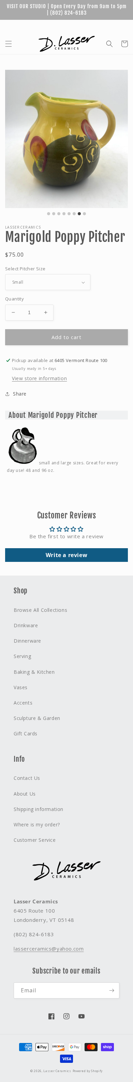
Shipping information (38, 809)
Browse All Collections (40, 610)
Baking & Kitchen (34, 672)
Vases (21, 687)
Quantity (14, 299)
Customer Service (35, 840)
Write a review (66, 555)
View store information (39, 378)
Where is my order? (37, 824)
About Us (93, 25)
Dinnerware (27, 640)
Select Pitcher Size (25, 269)
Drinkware (26, 625)
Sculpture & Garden (37, 718)
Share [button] (20, 393)
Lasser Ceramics (57, 1071)
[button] (8, 43)
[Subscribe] (111, 990)
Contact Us (27, 778)
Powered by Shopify (88, 1071)
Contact (120, 25)
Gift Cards (64, 25)
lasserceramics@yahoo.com (49, 948)
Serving (22, 656)
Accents (23, 702)
